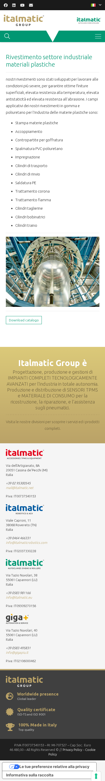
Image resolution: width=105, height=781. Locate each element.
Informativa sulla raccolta (30, 775)
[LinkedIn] (14, 5)
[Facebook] (6, 5)
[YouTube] (22, 5)
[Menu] (98, 36)
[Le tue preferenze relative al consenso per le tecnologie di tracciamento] (96, 776)
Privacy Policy (72, 749)
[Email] (31, 5)
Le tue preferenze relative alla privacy (54, 766)
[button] (96, 5)
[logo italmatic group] (24, 20)
